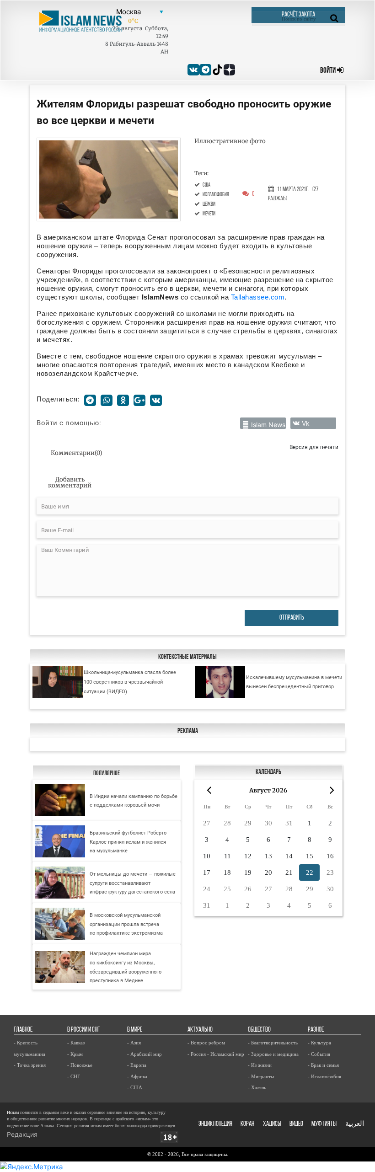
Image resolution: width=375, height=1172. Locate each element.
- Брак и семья (323, 1065)
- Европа (136, 1065)
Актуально (200, 1030)
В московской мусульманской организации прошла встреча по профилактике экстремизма (126, 924)
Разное (316, 1030)
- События (319, 1054)
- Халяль (257, 1087)
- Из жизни (260, 1065)
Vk (306, 423)
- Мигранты (261, 1076)
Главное (23, 1030)
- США (134, 1087)
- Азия (134, 1042)
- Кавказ (76, 1042)
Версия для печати (313, 447)
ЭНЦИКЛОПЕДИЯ (215, 1124)
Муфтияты (324, 1124)
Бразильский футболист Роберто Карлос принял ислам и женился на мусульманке (128, 842)
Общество (259, 1030)
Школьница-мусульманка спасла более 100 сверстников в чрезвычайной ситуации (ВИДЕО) (130, 681)
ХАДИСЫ (272, 1124)
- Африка (137, 1076)
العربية (354, 1124)
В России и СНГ (83, 1030)
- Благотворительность (273, 1042)
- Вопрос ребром (206, 1042)
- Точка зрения (30, 1065)
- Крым (75, 1054)
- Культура (319, 1042)
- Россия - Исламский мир (216, 1054)
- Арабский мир (144, 1054)
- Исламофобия (324, 1076)
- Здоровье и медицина (273, 1054)
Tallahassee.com (258, 297)
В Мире (134, 1030)
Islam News (268, 424)
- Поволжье (79, 1065)
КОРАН (247, 1124)
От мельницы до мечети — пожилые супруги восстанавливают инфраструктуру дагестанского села (133, 883)
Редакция (22, 1134)
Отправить (291, 618)
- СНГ (73, 1076)
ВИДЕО (296, 1124)
